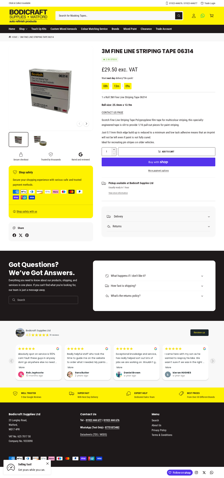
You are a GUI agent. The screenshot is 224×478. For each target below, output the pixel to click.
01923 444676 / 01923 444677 (183, 3)
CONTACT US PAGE (112, 112)
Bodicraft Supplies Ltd (38, 330)
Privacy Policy (159, 430)
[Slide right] (86, 123)
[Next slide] (212, 361)
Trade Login (209, 3)
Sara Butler (33, 372)
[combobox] (119, 15)
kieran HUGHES (133, 372)
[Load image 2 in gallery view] (40, 139)
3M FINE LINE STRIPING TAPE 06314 (37, 37)
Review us (199, 332)
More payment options (158, 170)
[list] (112, 395)
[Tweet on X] (20, 235)
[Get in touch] (202, 15)
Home (15, 37)
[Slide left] (79, 123)
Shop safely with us (27, 211)
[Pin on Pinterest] (27, 235)
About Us (156, 425)
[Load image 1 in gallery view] (18, 139)
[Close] (47, 463)
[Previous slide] (11, 361)
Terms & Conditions (162, 435)
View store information (118, 193)
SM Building (180, 367)
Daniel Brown (83, 372)
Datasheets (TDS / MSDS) (93, 434)
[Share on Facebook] (14, 235)
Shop (22, 28)
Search (155, 420)
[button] (211, 15)
